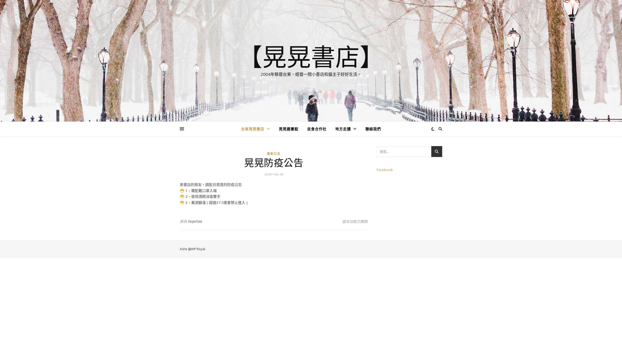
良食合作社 (317, 128)
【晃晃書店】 (311, 56)
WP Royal (198, 249)
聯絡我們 (373, 128)
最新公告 (274, 154)
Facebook (385, 169)
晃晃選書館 (288, 128)
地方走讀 (343, 128)
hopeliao (195, 221)
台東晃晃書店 (252, 128)
